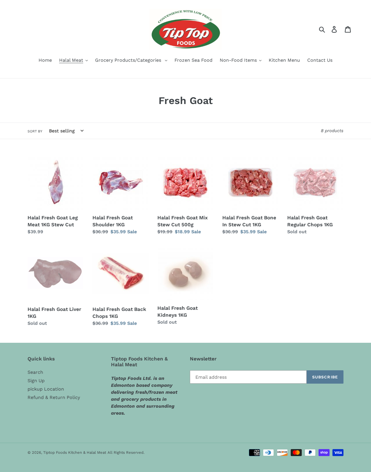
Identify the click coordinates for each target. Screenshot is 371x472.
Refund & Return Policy (54, 397)
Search (35, 372)
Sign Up (36, 380)
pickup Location (46, 389)
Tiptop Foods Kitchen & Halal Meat (74, 452)
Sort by (35, 131)
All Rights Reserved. (126, 452)
